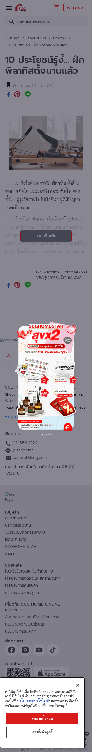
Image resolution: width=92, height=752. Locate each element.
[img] (46, 376)
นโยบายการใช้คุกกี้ (33, 701)
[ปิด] (77, 685)
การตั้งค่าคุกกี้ (42, 732)
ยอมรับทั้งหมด (42, 718)
